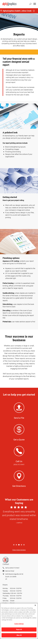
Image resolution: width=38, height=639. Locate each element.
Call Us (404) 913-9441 (12, 568)
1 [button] (14, 545)
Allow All (19, 635)
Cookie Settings (19, 624)
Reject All (19, 629)
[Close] (35, 605)
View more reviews (19, 550)
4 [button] (21, 545)
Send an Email (9, 571)
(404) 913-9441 (19, 464)
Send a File (19, 417)
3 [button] (19, 545)
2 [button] (16, 545)
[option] (19, 524)
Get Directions (19, 486)
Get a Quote (19, 439)
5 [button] (24, 545)
